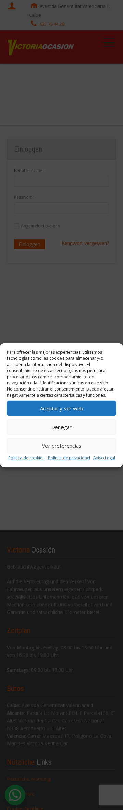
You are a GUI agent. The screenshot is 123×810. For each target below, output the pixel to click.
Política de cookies (26, 457)
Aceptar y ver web (61, 408)
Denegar (61, 427)
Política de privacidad (69, 457)
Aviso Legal (104, 457)
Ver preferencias (61, 445)
